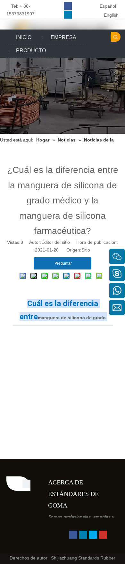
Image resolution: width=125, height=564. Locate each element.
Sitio (85, 249)
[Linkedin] (68, 15)
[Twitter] (93, 535)
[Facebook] (68, 6)
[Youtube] (103, 535)
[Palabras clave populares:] (116, 37)
